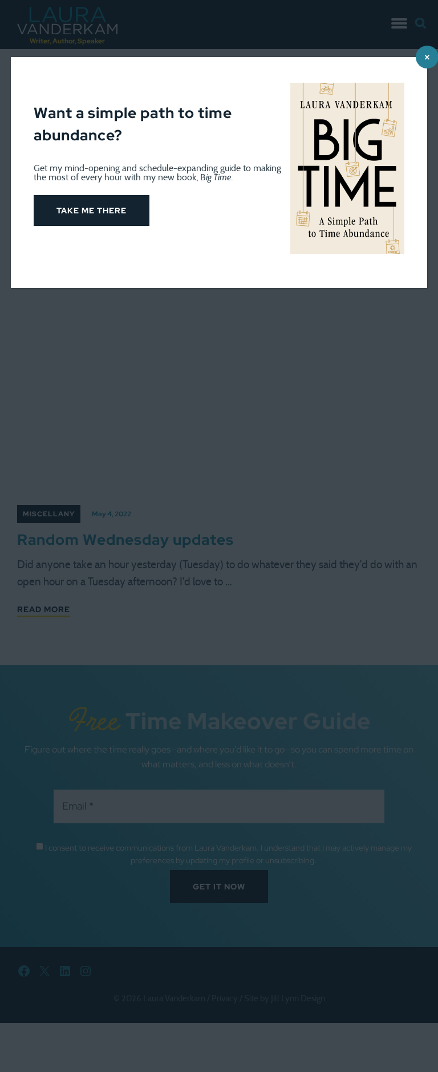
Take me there (91, 210)
